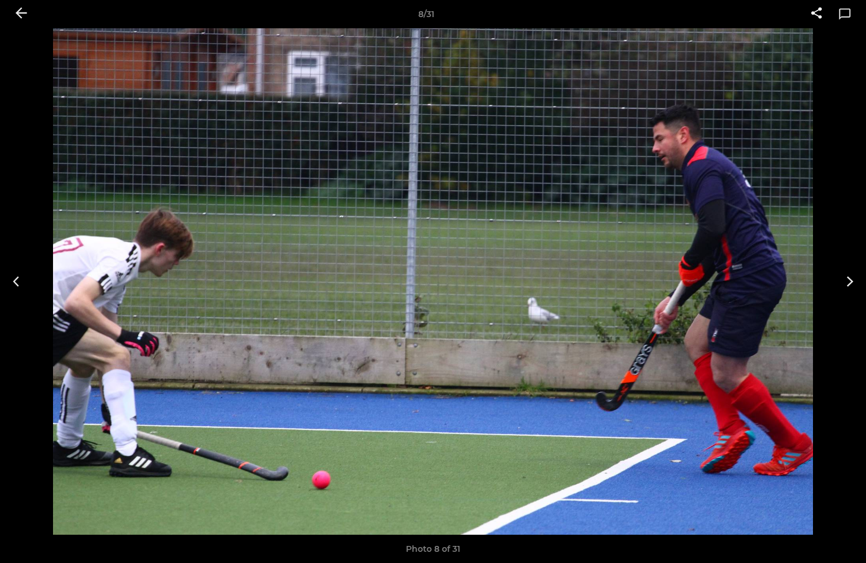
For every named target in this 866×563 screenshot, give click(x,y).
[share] (816, 14)
